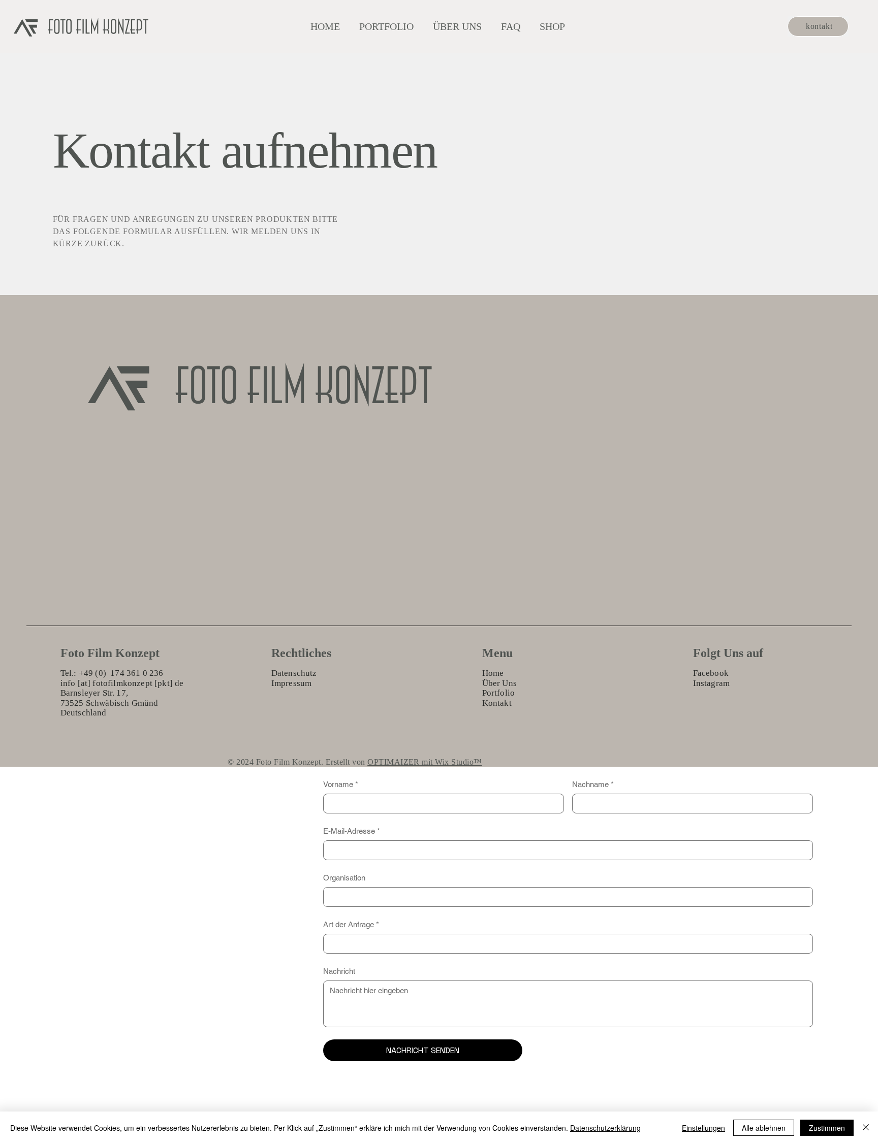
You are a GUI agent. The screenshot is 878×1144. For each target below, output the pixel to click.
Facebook (711, 673)
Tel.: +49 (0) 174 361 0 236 (112, 673)
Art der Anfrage (351, 924)
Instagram (711, 683)
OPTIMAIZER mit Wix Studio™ (424, 762)
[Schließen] (866, 1128)
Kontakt (497, 703)
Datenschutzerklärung (605, 1128)
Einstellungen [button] (703, 1128)
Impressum (291, 683)
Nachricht (339, 971)
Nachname (593, 784)
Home (493, 673)
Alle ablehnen (764, 1128)
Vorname (340, 784)
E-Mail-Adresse (351, 831)
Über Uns (499, 683)
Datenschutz (294, 673)
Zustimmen (827, 1128)
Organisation (344, 877)
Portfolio (498, 693)
